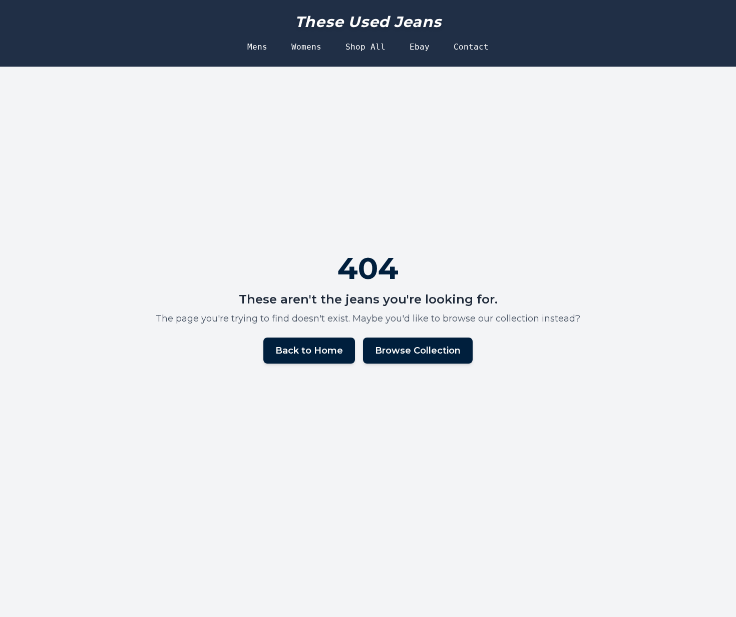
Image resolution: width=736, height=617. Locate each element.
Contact (471, 47)
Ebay (420, 47)
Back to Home (309, 350)
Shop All (365, 47)
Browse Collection (418, 350)
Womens (306, 47)
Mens (257, 47)
